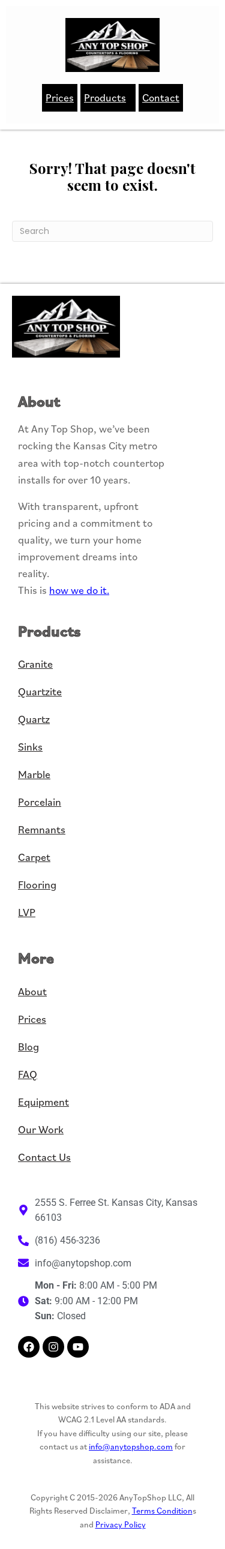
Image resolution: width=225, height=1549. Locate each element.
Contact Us (44, 1157)
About (32, 991)
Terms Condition (162, 1510)
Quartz (34, 719)
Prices (60, 97)
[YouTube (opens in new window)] (78, 1347)
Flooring (37, 884)
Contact (160, 97)
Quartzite (40, 691)
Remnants (41, 829)
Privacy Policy (120, 1524)
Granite (35, 664)
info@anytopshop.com (131, 1446)
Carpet (34, 857)
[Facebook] (29, 1347)
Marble (34, 774)
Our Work (41, 1129)
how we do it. (79, 590)
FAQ (27, 1074)
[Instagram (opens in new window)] (53, 1347)
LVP (26, 912)
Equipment (43, 1102)
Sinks (30, 747)
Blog (28, 1046)
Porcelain (39, 802)
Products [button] (105, 97)
